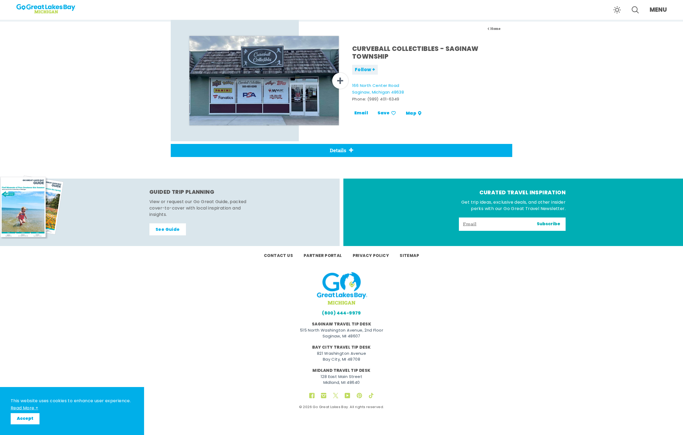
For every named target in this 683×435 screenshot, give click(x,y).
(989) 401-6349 (383, 99)
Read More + (24, 408)
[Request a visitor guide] (32, 207)
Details (338, 150)
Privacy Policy (371, 255)
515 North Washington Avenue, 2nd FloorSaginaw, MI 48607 (341, 333)
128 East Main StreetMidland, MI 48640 (341, 380)
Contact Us (278, 255)
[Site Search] (635, 10)
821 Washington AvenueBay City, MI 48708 (341, 357)
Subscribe (548, 224)
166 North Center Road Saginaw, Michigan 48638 (378, 89)
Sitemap (409, 255)
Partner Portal (323, 255)
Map (411, 113)
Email (361, 113)
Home (495, 28)
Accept (25, 418)
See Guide (168, 229)
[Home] (56, 7)
